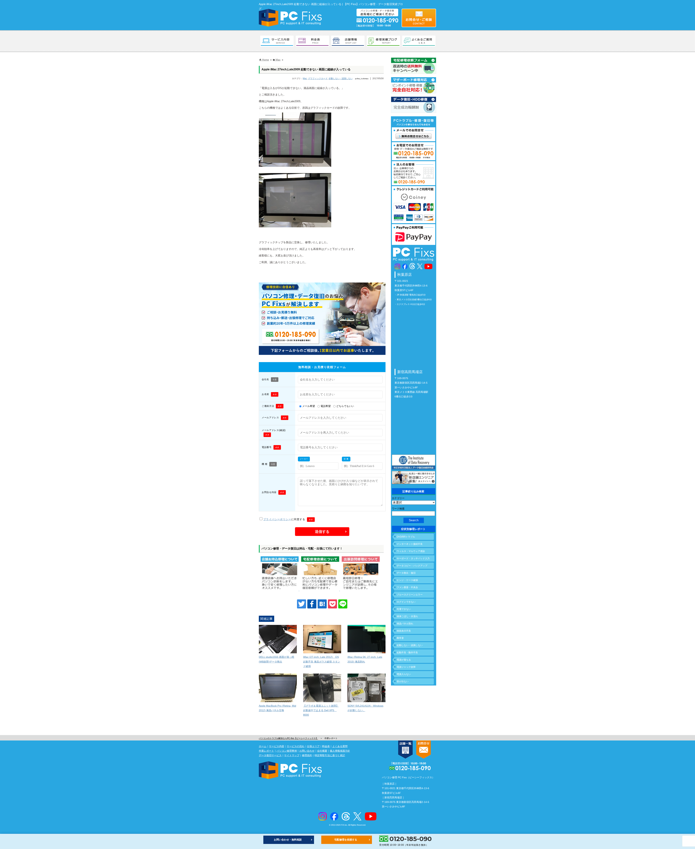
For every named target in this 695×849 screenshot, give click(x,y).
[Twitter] (301, 603)
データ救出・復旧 (406, 573)
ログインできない (406, 601)
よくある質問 (340, 746)
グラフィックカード (318, 78)
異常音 (400, 638)
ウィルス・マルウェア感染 (411, 551)
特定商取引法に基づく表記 (330, 755)
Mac (305, 78)
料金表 (326, 746)
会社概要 (322, 750)
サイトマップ (291, 755)
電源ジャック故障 (406, 667)
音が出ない (402, 681)
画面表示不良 (404, 630)
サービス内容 (276, 746)
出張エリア (313, 746)
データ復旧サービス (270, 755)
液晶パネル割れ (405, 623)
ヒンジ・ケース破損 (407, 580)
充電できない (404, 609)
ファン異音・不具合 (407, 587)
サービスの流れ (295, 746)
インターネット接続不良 (410, 544)
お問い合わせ (307, 750)
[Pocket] (332, 603)
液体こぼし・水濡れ (407, 616)
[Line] (342, 603)
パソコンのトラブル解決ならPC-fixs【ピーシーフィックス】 (288, 738)
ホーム (262, 746)
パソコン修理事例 (287, 750)
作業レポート (266, 750)
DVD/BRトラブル (406, 536)
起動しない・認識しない (341, 78)
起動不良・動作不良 (407, 652)
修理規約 (307, 755)
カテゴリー (398, 498)
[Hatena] (322, 603)
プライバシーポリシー (277, 519)
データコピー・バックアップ (412, 565)
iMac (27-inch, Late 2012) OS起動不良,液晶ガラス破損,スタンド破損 (321, 661)
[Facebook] (311, 603)
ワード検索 (398, 508)
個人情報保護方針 (340, 750)
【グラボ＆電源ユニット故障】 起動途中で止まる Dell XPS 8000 (321, 710)
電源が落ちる (404, 659)
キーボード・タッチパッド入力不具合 (413, 559)
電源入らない (404, 674)
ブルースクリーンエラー (410, 594)
